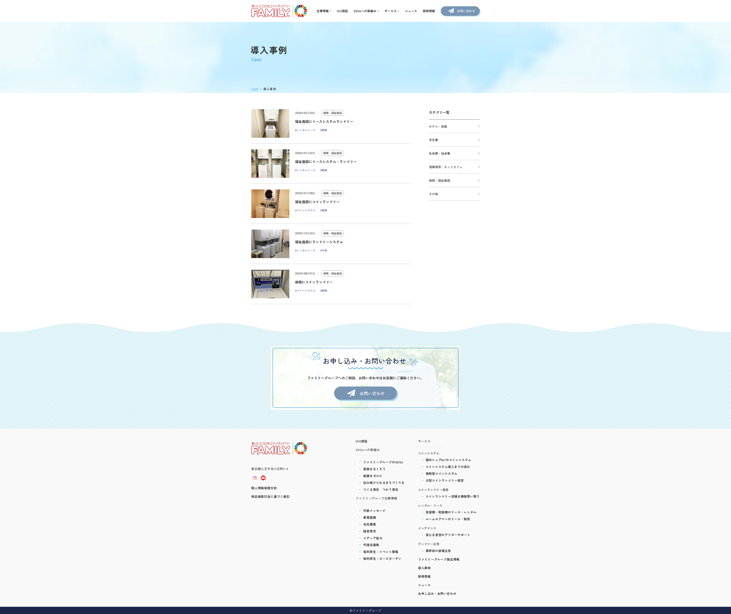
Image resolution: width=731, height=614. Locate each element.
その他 (433, 194)
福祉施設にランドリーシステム (319, 241)
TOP (255, 89)
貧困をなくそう (374, 469)
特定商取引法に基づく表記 (270, 496)
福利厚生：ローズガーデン (382, 558)
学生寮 (433, 140)
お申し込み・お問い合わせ (437, 593)
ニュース (411, 11)
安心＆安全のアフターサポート (448, 534)
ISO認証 (342, 11)
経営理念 (369, 531)
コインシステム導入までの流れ (448, 466)
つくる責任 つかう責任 (380, 489)
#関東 (323, 130)
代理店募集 (371, 544)
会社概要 (369, 524)
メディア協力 (372, 538)
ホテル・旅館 (438, 126)
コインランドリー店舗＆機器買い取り (453, 496)
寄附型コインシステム (441, 473)
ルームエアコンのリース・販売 (448, 519)
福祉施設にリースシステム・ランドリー (326, 161)
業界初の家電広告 (438, 550)
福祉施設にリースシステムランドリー (324, 121)
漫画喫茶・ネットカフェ (445, 167)
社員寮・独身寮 (439, 153)
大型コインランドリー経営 (445, 480)
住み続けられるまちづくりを (384, 482)
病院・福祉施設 (332, 113)
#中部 (323, 250)
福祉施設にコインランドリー (317, 201)
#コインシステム (305, 210)
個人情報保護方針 (264, 488)
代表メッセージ (374, 510)
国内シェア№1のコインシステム (448, 459)
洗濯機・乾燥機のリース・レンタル (451, 512)
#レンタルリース (305, 130)
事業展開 (369, 517)
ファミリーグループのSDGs (383, 462)
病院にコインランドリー (314, 281)
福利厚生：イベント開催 (380, 551)
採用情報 (429, 11)
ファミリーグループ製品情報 (439, 559)
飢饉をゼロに (372, 475)
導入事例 (424, 567)
